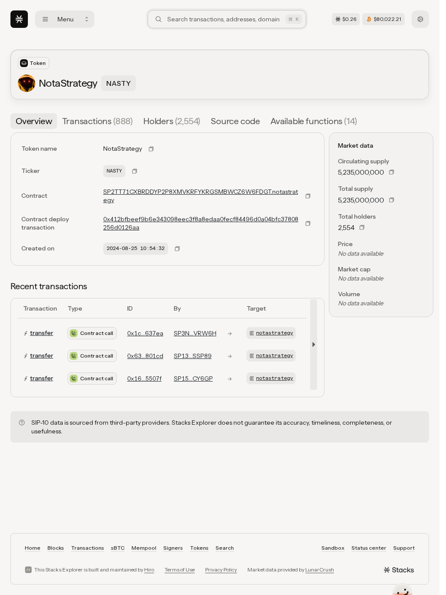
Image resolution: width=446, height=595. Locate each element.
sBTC (118, 547)
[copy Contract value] (308, 196)
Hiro (149, 569)
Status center (368, 547)
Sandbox (333, 547)
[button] (312, 344)
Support (404, 547)
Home (33, 547)
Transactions (87, 547)
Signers (173, 547)
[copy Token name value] (151, 149)
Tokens (199, 547)
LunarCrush (319, 569)
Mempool (144, 547)
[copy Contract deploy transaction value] (308, 223)
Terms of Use (180, 569)
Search (225, 547)
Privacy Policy (221, 569)
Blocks (55, 547)
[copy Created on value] (177, 248)
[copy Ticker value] (134, 171)
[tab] (33, 121)
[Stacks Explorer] (19, 19)
